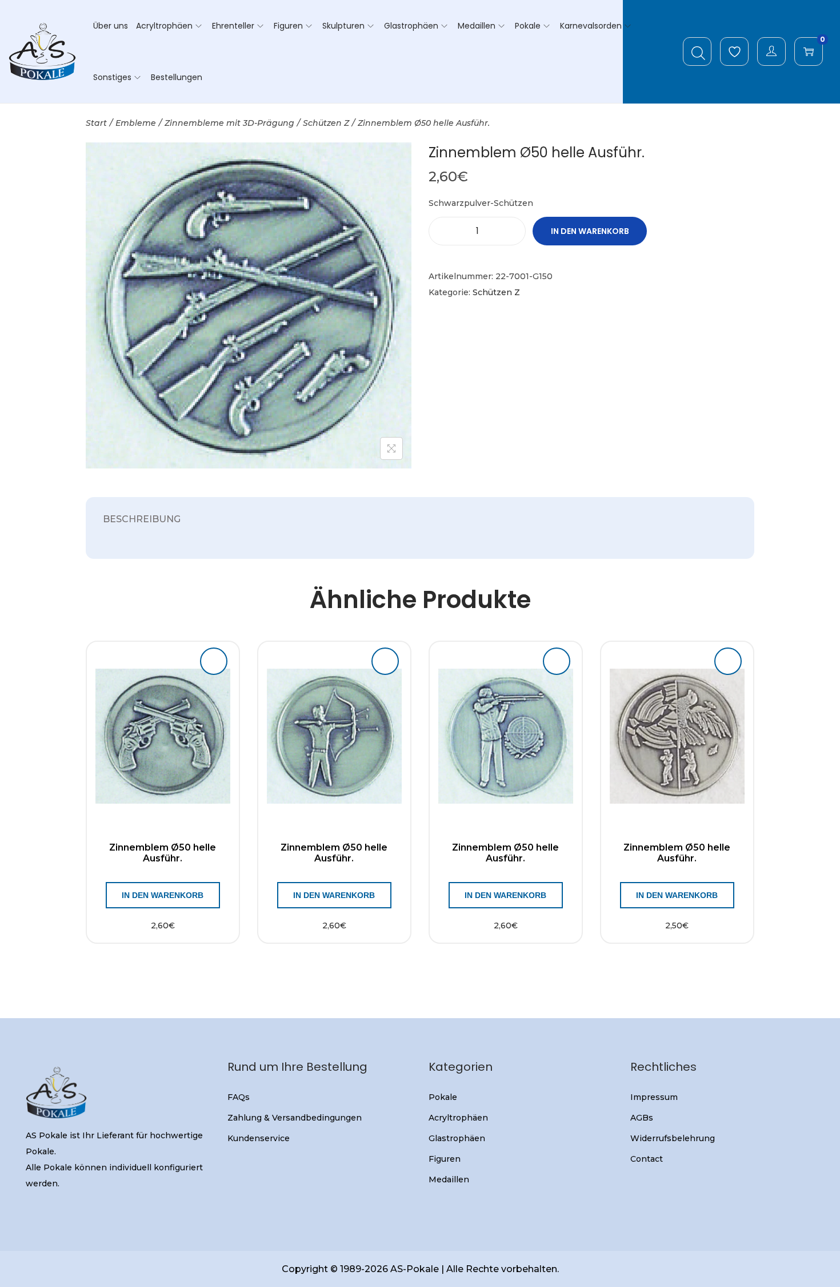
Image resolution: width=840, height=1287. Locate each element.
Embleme (135, 123)
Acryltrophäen (458, 1118)
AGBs (641, 1118)
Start (96, 123)
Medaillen (449, 1179)
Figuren (445, 1159)
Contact (646, 1159)
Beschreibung (142, 519)
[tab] (142, 519)
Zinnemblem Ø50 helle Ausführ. (162, 853)
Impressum (654, 1097)
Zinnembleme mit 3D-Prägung (229, 123)
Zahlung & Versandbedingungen (294, 1118)
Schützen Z (326, 123)
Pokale (443, 1097)
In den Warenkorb (590, 231)
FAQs (238, 1097)
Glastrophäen (457, 1138)
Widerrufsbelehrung (672, 1138)
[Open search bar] (698, 51)
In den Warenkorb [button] (162, 895)
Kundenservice (258, 1138)
